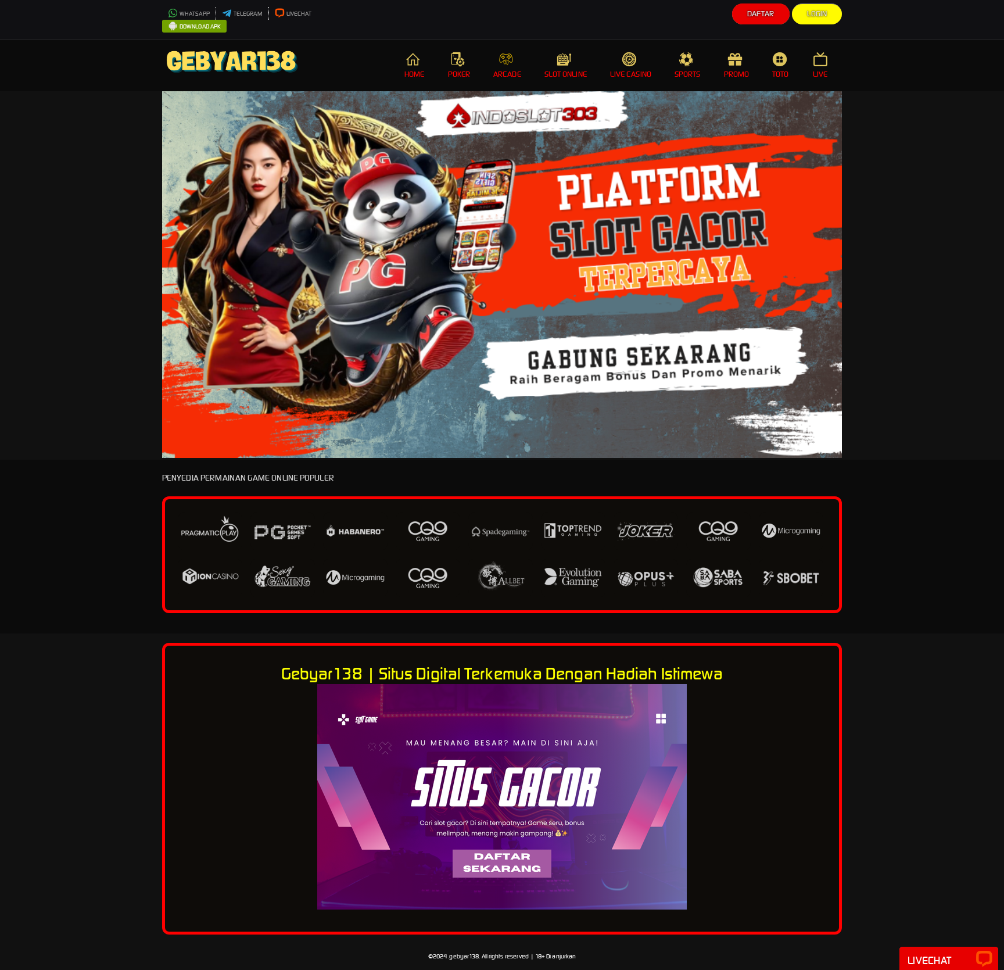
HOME (414, 74)
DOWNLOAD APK (200, 26)
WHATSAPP (195, 13)
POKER (459, 74)
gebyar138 (464, 956)
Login (817, 14)
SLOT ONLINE (565, 74)
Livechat (929, 960)
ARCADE (507, 74)
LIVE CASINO (630, 74)
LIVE (820, 74)
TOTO (780, 74)
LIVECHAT (299, 13)
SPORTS (688, 74)
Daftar (760, 14)
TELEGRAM (248, 13)
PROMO (737, 74)
